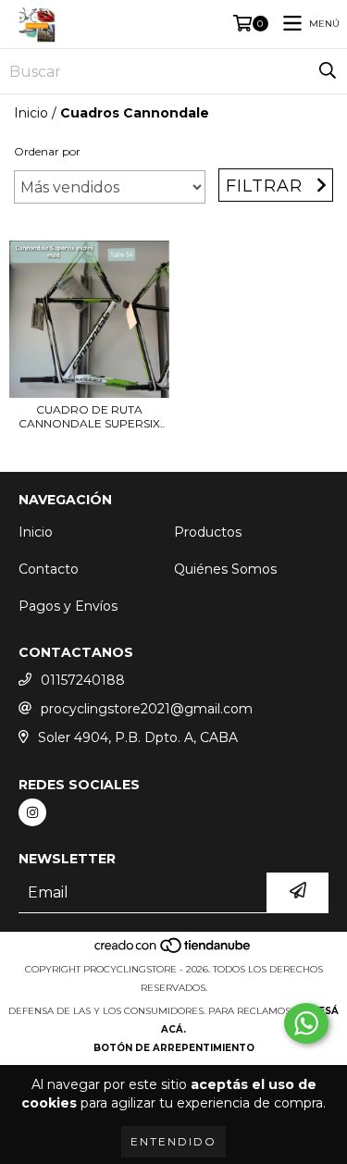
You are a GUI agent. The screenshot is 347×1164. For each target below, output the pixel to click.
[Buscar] (327, 71)
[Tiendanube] (173, 951)
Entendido (173, 1141)
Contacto (49, 569)
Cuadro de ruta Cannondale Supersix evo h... (89, 416)
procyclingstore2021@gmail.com (147, 708)
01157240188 (83, 680)
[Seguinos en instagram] (32, 812)
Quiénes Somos (225, 569)
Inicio (31, 113)
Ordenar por (47, 151)
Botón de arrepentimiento (173, 1048)
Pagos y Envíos (68, 606)
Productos (208, 532)
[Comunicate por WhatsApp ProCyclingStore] (306, 1023)
